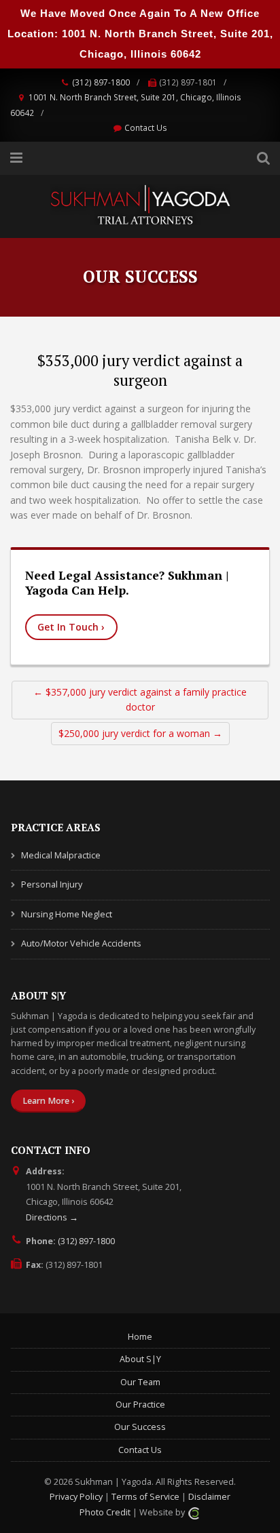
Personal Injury (51, 884)
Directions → (52, 1217)
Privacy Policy (76, 1496)
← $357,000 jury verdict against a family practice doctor (140, 699)
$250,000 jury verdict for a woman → (140, 733)
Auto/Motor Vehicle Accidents (81, 943)
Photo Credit (105, 1512)
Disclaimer (209, 1496)
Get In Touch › (71, 626)
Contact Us (145, 127)
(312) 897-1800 (101, 82)
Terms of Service (145, 1496)
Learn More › (48, 1101)
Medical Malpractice (61, 855)
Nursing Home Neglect (66, 914)
